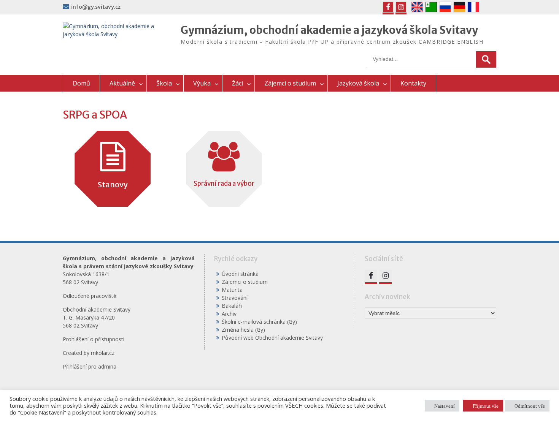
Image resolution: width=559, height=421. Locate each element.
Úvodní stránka (240, 273)
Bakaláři (232, 305)
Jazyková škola (358, 83)
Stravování (235, 297)
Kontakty (413, 83)
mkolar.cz (102, 352)
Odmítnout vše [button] (530, 405)
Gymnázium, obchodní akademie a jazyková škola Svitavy (329, 30)
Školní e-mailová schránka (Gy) (259, 321)
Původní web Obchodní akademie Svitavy (272, 337)
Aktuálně (122, 83)
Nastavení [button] (444, 405)
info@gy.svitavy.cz (96, 6)
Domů (81, 83)
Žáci (237, 83)
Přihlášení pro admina (89, 366)
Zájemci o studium (290, 83)
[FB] (388, 7)
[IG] (401, 7)
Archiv (229, 313)
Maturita (232, 289)
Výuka (202, 83)
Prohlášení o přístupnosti (93, 339)
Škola (164, 83)
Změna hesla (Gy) (243, 329)
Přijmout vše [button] (486, 405)
